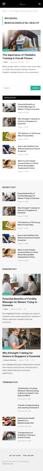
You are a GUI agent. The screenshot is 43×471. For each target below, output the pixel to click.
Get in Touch (15, 455)
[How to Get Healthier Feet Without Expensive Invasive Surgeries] (9, 149)
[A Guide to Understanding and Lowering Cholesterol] (9, 408)
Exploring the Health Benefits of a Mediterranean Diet (26, 420)
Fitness (6, 50)
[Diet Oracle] (21, 4)
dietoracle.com (7, 464)
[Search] (39, 4)
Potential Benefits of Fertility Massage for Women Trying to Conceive (28, 106)
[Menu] (3, 4)
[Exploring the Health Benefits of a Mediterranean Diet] (9, 421)
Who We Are (28, 455)
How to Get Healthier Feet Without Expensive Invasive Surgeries (29, 148)
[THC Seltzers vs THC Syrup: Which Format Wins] (9, 136)
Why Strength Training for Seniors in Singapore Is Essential (29, 121)
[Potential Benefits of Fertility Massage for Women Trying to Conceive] (9, 107)
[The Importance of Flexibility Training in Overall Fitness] (21, 40)
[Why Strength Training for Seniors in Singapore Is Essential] (9, 122)
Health (6, 294)
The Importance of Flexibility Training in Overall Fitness (26, 435)
